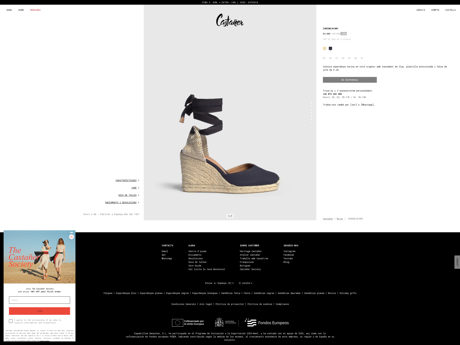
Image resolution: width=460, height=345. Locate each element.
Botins (332, 293)
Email (165, 251)
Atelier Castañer (250, 254)
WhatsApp (167, 258)
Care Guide (194, 265)
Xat (164, 254)
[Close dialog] (71, 236)
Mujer (340, 218)
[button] (311, 103)
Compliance (282, 304)
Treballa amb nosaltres (254, 258)
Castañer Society (250, 269)
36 (330, 58)
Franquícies (247, 262)
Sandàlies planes (314, 293)
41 (362, 58)
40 (355, 58)
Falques (108, 293)
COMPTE (435, 9)
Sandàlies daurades (289, 293)
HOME (21, 9)
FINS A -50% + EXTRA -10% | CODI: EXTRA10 (230, 2)
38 (343, 58)
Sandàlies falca (230, 293)
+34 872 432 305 (332, 93)
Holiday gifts (348, 293)
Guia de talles (197, 262)
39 (349, 58)
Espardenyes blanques (205, 293)
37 (336, 58)
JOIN (39, 311)
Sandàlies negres (264, 293)
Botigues (245, 265)
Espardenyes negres (177, 293)
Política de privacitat (230, 304)
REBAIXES (35, 9)
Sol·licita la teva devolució (206, 269)
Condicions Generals (183, 304)
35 (324, 58)
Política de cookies (260, 304)
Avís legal (205, 304)
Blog (286, 262)
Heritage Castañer (251, 251)
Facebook (289, 254)
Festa (247, 293)
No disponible (349, 79)
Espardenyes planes (151, 293)
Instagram (289, 251)
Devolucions (195, 258)
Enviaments (194, 254)
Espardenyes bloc (126, 293)
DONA (9, 9)
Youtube (288, 258)
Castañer (328, 218)
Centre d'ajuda (197, 251)
